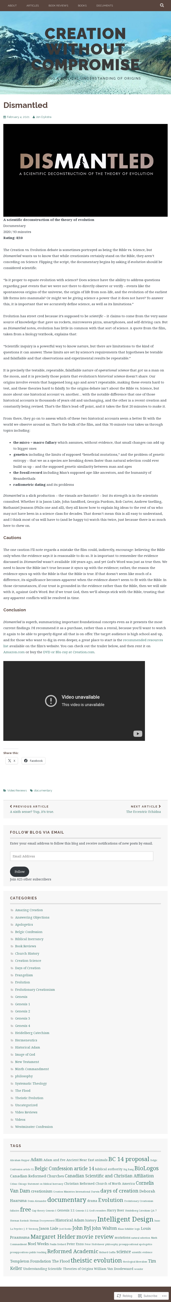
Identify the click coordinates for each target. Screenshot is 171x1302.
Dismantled (25, 105)
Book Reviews (58, 5)
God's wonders (97, 1210)
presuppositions (19, 1252)
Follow (20, 871)
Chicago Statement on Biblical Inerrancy (40, 1183)
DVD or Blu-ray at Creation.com (68, 652)
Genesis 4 (22, 1026)
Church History (27, 953)
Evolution (22, 982)
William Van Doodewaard (113, 1269)
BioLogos (146, 1168)
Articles (32, 5)
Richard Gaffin (107, 1252)
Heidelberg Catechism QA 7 (141, 1210)
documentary (43, 790)
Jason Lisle (48, 1228)
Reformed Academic (72, 1251)
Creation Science (28, 960)
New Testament (27, 1062)
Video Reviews (17, 790)
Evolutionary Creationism (35, 989)
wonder (138, 1269)
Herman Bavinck (19, 1220)
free (25, 1209)
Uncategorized (26, 1105)
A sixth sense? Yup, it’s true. (32, 809)
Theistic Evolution (29, 1098)
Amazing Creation (29, 910)
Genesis (21, 997)
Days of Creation (28, 968)
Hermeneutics (26, 1040)
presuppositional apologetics (135, 1244)
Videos (20, 1119)
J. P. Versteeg (31, 1228)
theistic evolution (96, 1260)
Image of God (25, 1054)
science (123, 1252)
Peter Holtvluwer (94, 1244)
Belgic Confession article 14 (64, 1168)
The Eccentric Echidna (143, 809)
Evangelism (24, 975)
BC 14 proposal (128, 1159)
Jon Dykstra (43, 117)
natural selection (140, 1237)
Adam (37, 1159)
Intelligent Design (125, 1219)
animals (101, 1160)
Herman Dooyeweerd (42, 1220)
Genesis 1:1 (66, 1210)
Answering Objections (32, 917)
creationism (41, 1191)
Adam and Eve (54, 1160)
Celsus (13, 1183)
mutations (122, 1237)
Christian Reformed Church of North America (99, 1183)
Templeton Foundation (30, 1261)
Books (82, 5)
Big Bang (128, 1169)
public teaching (37, 1252)
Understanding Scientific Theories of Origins (58, 1269)
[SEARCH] (162, 5)
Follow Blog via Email (37, 832)
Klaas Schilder (126, 1228)
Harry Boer (115, 1210)
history (90, 1220)
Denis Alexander (37, 1201)
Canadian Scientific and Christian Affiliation (109, 1176)
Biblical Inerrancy (29, 939)
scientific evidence (142, 1252)
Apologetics (24, 924)
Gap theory (38, 1210)
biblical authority (108, 1169)
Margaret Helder (53, 1236)
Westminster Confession (34, 1127)
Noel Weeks (38, 1243)
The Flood (23, 1090)
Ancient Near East (80, 1160)
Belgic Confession (29, 932)
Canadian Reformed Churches (37, 1175)
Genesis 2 (22, 1011)
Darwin (95, 1191)
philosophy (24, 1076)
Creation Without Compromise (85, 49)
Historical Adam (27, 1047)
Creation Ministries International (71, 1191)
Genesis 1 (22, 1004)
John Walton (104, 1228)
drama (92, 1201)
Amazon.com (14, 652)
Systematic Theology (31, 1083)
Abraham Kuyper (20, 1160)
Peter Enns (75, 1244)
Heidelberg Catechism (32, 1033)
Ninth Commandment (32, 1069)
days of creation (119, 1190)
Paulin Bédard (58, 1244)
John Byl (81, 1228)
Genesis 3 (22, 1018)
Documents (104, 5)
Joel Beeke (65, 1228)
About (12, 5)
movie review (95, 1236)
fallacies (14, 1210)
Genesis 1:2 (81, 1210)
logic (137, 1228)
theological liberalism (135, 1261)
